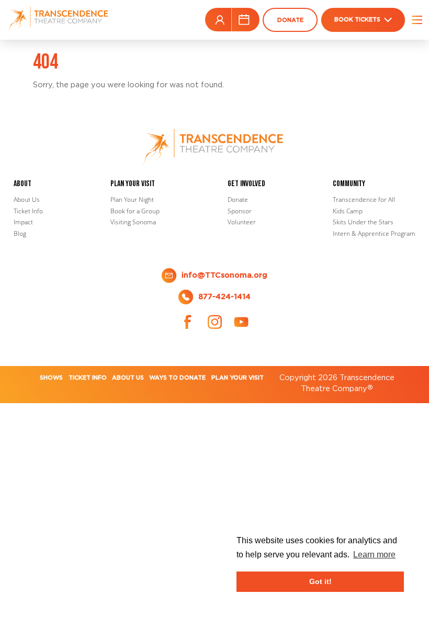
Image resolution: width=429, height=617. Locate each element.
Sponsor (240, 211)
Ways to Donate (177, 378)
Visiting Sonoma (133, 222)
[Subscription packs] (244, 19)
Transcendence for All (364, 199)
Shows (51, 378)
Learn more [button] (374, 554)
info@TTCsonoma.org (224, 275)
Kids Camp (348, 211)
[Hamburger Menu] (413, 20)
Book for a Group (135, 211)
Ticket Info (28, 211)
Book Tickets (357, 19)
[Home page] (59, 19)
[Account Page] (219, 20)
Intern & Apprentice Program (374, 233)
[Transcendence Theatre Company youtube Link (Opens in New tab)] (241, 321)
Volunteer (242, 222)
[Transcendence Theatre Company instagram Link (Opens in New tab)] (214, 321)
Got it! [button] (320, 581)
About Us (27, 199)
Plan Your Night (132, 199)
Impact (23, 222)
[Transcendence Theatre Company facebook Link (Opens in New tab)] (187, 321)
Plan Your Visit (237, 378)
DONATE (290, 20)
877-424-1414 (224, 297)
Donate (238, 199)
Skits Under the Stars (363, 222)
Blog (20, 233)
